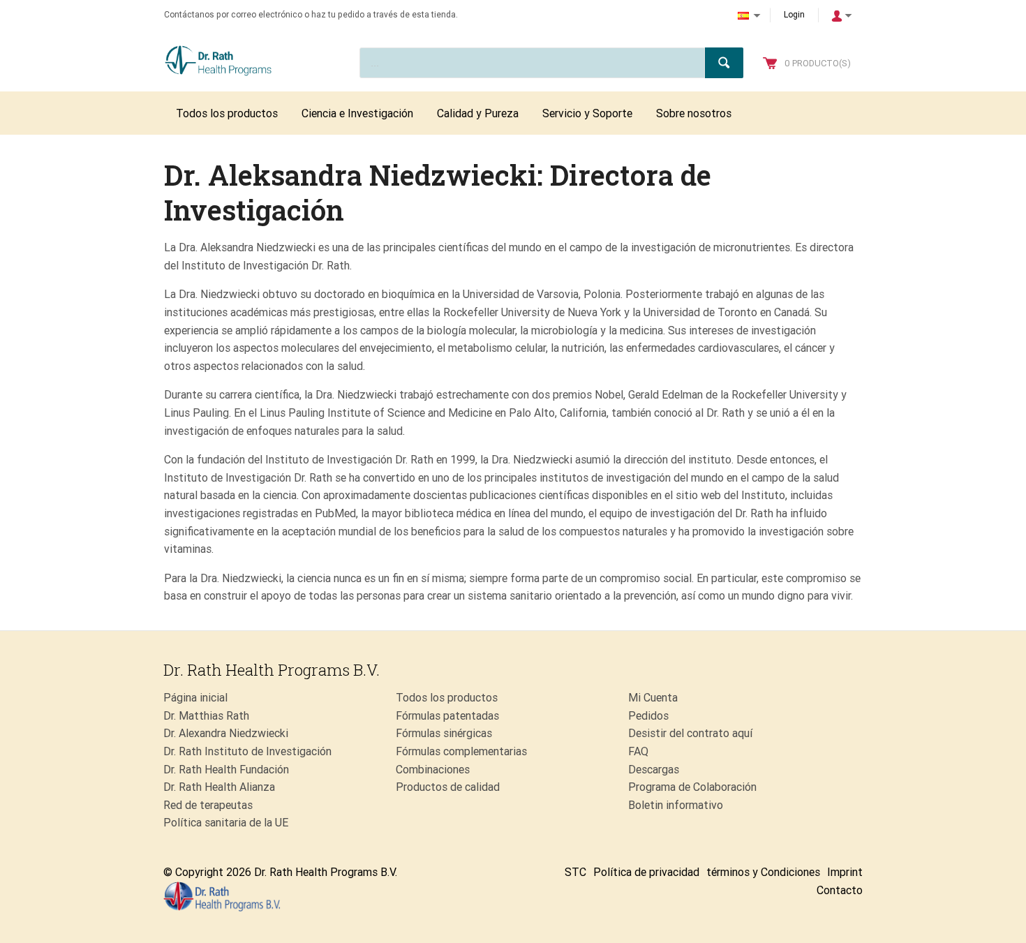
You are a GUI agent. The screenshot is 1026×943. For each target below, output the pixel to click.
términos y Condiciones (763, 872)
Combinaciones (433, 769)
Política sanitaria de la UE (225, 822)
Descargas (653, 769)
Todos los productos (447, 697)
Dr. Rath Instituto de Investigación (247, 751)
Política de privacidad (646, 872)
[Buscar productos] (724, 62)
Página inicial (195, 697)
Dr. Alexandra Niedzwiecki (225, 733)
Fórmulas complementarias (461, 751)
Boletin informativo (675, 805)
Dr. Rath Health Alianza (219, 787)
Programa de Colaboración (692, 787)
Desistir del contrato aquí (690, 733)
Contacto (840, 890)
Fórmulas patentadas (447, 715)
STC (575, 872)
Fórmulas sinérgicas (444, 733)
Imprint (845, 872)
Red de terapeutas (208, 805)
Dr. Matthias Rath (206, 715)
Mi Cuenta (653, 697)
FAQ (638, 751)
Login (794, 15)
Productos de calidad (448, 787)
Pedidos (648, 715)
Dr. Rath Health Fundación (226, 769)
